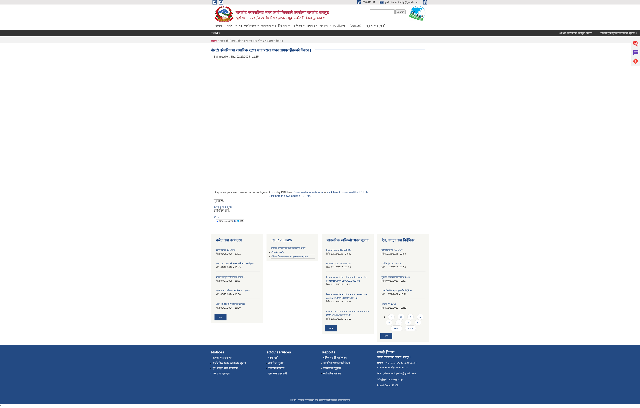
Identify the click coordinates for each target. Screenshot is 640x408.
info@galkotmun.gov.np (389, 379)
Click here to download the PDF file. (289, 195)
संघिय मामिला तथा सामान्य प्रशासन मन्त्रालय (289, 256)
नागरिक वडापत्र (276, 368)
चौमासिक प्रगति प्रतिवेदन (336, 363)
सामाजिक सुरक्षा (276, 363)
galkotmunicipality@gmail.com (399, 373)
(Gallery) (339, 25)
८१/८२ (217, 216)
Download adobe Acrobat (309, 192)
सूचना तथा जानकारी (317, 25)
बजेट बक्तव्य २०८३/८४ (226, 250)
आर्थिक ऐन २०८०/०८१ (391, 263)
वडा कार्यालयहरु (247, 25)
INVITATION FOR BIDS (338, 263)
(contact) (356, 25)
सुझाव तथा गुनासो (375, 25)
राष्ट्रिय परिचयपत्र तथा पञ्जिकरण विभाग (288, 248)
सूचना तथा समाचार (223, 206)
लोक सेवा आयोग (277, 252)
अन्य (220, 317)
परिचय (230, 25)
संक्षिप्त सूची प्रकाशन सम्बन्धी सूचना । (612, 33)
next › (397, 328)
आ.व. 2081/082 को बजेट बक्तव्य (230, 304)
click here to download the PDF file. (348, 192)
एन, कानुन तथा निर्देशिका (225, 368)
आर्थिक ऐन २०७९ (389, 304)
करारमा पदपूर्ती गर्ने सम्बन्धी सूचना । (230, 277)
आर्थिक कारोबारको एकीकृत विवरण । (570, 33)
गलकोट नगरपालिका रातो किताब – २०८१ (233, 290)
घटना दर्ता (273, 357)
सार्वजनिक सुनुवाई (332, 368)
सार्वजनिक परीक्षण (332, 373)
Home (214, 40)
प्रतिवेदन (297, 25)
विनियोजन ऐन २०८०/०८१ (393, 250)
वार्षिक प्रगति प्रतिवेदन (335, 357)
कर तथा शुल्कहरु (221, 373)
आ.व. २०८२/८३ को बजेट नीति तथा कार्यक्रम (235, 263)
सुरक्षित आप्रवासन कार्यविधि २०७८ (396, 277)
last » (410, 328)
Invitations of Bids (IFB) (338, 250)
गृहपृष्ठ (218, 25)
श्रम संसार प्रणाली (277, 373)
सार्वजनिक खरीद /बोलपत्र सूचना (229, 363)
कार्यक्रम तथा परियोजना (274, 25)
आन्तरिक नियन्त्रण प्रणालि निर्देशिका (397, 290)
